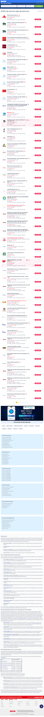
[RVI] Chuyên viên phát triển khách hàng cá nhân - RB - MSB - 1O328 (18, 378)
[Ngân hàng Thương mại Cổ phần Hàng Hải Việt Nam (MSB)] (4, 214)
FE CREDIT (9, 363)
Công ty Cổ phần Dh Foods (11, 23)
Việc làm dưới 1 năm (5, 522)
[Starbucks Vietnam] (4, 254)
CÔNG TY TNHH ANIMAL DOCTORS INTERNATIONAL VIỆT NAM (17, 190)
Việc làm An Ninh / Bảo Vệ (6, 437)
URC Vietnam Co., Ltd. (11, 262)
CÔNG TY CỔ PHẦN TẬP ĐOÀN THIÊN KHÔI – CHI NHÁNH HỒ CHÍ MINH (18, 239)
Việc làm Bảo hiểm (5, 443)
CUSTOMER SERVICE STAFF (13, 189)
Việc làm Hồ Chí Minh (5, 455)
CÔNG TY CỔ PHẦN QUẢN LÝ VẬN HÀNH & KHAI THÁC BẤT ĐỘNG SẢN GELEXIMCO (18, 278)
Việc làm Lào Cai (28, 644)
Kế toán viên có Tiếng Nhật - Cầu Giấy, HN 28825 (17, 96)
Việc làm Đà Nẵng (6, 631)
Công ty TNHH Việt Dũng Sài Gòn (12, 68)
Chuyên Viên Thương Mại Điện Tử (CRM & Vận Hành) (16, 143)
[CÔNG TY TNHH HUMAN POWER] (4, 198)
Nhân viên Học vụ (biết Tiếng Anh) (14, 165)
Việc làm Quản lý (5, 492)
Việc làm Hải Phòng (6, 638)
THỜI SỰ (2, 703)
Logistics (26, 425)
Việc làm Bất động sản (6, 444)
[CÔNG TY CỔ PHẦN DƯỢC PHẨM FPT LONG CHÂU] (4, 295)
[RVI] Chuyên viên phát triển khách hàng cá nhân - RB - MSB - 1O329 (18, 370)
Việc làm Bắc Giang (5, 462)
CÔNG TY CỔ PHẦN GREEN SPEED (12, 174)
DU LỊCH (10, 706)
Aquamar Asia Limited (11, 395)
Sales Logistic (11, 136)
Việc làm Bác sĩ (6, 603)
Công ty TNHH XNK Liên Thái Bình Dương (14, 46)
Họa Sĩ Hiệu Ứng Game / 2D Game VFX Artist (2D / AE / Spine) (16, 120)
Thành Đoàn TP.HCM (25, 713)
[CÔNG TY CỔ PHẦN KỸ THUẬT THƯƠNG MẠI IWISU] (4, 324)
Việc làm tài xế (6, 584)
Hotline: (30, 714)
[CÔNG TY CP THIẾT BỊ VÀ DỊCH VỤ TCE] (4, 302)
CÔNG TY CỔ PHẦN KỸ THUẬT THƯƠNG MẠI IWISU (15, 324)
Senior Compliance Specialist (13, 362)
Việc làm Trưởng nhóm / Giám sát (7, 491)
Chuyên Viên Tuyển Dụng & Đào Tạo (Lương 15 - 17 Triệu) (17, 277)
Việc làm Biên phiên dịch (6, 445)
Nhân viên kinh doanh (18, 425)
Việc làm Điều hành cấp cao (7, 495)
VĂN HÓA (19, 703)
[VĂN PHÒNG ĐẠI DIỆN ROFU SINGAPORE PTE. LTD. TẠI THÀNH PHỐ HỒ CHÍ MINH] (4, 348)
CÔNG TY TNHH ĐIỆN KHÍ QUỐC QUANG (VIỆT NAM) (15, 106)
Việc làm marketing (6, 562)
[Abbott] (4, 355)
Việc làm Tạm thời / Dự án (6, 504)
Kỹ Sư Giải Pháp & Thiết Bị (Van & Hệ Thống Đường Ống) (18, 322)
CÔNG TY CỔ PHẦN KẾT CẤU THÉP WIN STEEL (14, 206)
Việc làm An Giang (5, 456)
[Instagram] (40, 699)
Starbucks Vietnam (10, 253)
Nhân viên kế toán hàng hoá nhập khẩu (15, 386)
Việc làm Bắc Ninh (5, 463)
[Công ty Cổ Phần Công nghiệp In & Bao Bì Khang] (4, 247)
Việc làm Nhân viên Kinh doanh (6, 665)
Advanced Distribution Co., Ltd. (12, 144)
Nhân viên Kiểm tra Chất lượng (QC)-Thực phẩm (17, 393)
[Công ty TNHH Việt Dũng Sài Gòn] (4, 69)
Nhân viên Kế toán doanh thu (13, 15)
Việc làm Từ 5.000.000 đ (6, 471)
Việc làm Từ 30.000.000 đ (6, 478)
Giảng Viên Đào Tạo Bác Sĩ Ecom (13, 293)
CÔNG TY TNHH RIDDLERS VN (12, 122)
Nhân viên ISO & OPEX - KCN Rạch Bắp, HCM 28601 (17, 59)
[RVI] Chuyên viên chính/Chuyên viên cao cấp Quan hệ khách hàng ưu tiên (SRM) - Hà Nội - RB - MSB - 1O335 (18, 230)
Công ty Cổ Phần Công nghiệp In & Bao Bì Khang (15, 246)
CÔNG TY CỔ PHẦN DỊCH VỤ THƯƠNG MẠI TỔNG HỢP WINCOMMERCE (18, 38)
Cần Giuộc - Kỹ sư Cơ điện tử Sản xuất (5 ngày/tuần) (18, 30)
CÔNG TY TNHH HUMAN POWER (12, 199)
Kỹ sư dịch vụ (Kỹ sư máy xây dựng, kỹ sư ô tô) (16, 300)
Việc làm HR (5, 578)
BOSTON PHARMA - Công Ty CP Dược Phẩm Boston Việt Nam (17, 316)
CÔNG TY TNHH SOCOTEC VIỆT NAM (13, 113)
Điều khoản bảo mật (19, 714)
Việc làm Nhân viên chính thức (7, 503)
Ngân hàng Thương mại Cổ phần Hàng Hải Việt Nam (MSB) (16, 214)
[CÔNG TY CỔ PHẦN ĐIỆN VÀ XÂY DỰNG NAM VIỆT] (4, 182)
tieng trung (31, 425)
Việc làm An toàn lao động (6, 438)
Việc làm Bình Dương (7, 634)
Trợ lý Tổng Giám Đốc (12, 44)
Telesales (21, 428)
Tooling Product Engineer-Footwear (14, 346)
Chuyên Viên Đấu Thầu (12, 330)
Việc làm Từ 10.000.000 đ (6, 474)
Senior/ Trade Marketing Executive (14, 128)
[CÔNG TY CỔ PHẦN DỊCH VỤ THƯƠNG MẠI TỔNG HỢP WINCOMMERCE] (4, 39)
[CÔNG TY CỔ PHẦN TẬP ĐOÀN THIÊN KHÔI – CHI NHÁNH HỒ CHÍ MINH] (4, 239)
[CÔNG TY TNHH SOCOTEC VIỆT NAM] (4, 114)
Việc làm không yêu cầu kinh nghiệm (8, 519)
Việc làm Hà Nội (5, 454)
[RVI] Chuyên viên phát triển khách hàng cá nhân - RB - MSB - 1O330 (18, 338)
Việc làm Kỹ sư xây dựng (7, 600)
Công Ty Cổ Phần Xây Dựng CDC (12, 53)
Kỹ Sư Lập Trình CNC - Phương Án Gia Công (16, 151)
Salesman (9, 428)
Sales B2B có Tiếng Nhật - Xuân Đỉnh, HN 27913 (17, 74)
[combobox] (9, 6)
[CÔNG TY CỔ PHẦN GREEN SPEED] (4, 175)
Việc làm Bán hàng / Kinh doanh (7, 440)
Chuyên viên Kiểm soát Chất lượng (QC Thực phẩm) (17, 37)
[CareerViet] (38, 697)
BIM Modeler (10, 112)
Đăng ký (37, 3)
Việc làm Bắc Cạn (5, 460)
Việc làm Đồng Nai (15, 634)
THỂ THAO (27, 701)
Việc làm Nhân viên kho (7, 587)
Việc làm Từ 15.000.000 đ (6, 476)
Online (3, 425)
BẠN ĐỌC (36, 703)
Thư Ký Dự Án (9, 52)
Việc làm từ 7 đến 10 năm (6, 526)
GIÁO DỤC (36, 701)
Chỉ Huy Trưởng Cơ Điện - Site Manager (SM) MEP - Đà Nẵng (17, 181)
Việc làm (2, 538)
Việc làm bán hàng (6, 590)
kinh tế (7, 611)
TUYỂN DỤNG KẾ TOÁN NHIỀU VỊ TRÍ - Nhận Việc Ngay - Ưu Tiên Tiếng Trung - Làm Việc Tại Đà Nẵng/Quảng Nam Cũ (18, 105)
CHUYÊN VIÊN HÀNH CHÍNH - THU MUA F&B (15, 237)
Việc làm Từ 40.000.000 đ (6, 480)
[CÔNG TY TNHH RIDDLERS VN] (4, 121)
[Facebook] (38, 699)
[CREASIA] (4, 91)
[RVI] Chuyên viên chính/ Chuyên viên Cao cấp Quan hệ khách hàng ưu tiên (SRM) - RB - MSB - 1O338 (17, 213)
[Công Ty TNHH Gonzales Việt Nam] (4, 153)
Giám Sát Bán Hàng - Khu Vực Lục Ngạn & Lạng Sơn (17, 268)
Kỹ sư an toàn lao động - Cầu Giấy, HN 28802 (16, 81)
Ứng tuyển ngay (38, 19)
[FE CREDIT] (4, 364)
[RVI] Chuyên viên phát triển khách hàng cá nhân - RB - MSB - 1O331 (18, 285)
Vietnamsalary (3, 657)
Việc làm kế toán (6, 568)
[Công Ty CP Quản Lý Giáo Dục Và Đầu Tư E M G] (4, 167)
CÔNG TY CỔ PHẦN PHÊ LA (11, 130)
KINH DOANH (11, 701)
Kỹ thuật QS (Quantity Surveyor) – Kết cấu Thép (16, 205)
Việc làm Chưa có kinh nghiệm (7, 521)
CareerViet (19, 692)
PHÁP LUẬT (2, 706)
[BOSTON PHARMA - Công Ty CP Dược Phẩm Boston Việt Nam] (4, 317)
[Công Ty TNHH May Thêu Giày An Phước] (4, 17)
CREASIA (8, 90)
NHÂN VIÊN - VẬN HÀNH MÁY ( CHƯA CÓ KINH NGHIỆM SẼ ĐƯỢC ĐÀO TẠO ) (17, 197)
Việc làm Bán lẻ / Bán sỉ (6, 441)
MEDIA (2, 701)
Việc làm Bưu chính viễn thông (7, 447)
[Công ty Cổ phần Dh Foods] (4, 24)
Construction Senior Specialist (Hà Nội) (15, 252)
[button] (40, 1)
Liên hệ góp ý (25, 714)
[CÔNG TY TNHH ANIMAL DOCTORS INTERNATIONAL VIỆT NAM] (4, 191)
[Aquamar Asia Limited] (4, 395)
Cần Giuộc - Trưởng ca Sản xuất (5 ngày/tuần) (16, 22)
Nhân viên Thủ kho (11, 67)
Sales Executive (9, 425)
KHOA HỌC (27, 703)
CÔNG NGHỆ (11, 703)
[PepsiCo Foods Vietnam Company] (4, 270)
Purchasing (15, 428)
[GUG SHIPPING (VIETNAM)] (4, 138)
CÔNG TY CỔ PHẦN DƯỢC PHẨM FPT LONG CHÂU (15, 294)
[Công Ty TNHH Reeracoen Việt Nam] (4, 61)
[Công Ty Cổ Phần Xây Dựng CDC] (4, 54)
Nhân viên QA (10, 245)
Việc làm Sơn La (34, 644)
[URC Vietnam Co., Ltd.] (4, 261)
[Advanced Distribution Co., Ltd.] (4, 145)
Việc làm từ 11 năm (5, 528)
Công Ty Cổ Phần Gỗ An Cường (12, 387)
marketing (4, 428)
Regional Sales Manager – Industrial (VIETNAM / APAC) (18, 158)
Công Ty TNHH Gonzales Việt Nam (12, 152)
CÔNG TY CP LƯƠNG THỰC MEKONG (13, 309)
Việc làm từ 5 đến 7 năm (6, 525)
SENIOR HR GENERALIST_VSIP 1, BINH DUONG (14, 260)
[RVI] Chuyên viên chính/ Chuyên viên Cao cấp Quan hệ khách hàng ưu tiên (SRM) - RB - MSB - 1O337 (17, 221)
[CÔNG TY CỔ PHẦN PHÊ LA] (4, 130)
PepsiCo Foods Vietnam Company (12, 270)
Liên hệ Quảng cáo (13, 714)
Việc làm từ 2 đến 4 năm (6, 524)
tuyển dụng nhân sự (23, 618)
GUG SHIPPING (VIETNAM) (11, 137)
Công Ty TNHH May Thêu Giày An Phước (13, 16)
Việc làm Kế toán (4, 661)
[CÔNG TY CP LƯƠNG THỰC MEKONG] (4, 310)
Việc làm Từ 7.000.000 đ (6, 473)
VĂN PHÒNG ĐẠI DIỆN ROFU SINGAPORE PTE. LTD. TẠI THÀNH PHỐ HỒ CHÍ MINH (18, 347)
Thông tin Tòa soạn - (19, 713)
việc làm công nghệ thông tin (36, 623)
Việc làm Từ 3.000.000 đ (6, 470)
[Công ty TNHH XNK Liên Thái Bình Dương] (4, 46)
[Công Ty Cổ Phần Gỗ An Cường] (4, 388)
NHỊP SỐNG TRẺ (20, 701)
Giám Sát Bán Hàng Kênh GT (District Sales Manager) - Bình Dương (18, 354)
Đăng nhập (41, 3)
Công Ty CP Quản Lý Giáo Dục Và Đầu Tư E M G (14, 167)
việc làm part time (6, 546)
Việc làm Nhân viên (5, 489)
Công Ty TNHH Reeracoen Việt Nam (13, 60)
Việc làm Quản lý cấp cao (6, 493)
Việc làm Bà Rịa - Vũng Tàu (6, 458)
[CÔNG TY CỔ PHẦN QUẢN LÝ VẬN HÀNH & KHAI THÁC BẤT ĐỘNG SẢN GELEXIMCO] (4, 278)
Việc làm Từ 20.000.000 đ (6, 477)
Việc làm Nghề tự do (5, 506)
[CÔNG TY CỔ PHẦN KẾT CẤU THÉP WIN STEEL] (4, 207)
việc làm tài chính (30, 628)
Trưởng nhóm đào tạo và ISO (13, 173)
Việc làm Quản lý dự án (7, 572)
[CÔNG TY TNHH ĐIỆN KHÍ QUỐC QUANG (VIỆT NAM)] (4, 106)
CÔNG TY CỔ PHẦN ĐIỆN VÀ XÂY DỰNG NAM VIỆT (15, 183)
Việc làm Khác (4, 507)
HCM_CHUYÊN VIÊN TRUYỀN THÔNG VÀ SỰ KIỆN (17, 315)
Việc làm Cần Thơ (6, 641)
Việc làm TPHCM (6, 622)
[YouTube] (42, 699)
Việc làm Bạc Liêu (5, 459)
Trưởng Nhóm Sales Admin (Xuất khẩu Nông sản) (17, 308)
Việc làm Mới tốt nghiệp (6, 488)
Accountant (37, 425)
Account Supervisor (12, 89)
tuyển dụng (16, 556)
